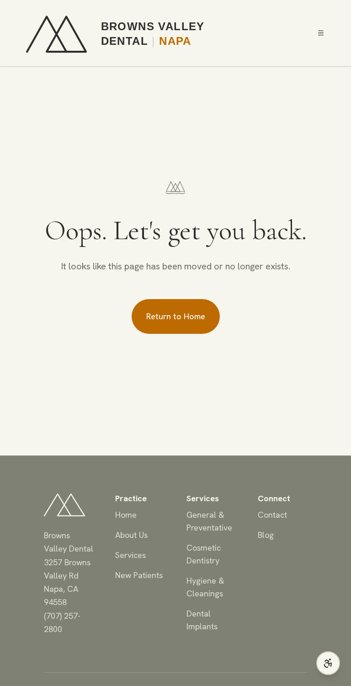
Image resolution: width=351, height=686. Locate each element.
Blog (266, 535)
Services (130, 555)
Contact (272, 514)
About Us (131, 535)
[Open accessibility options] (328, 663)
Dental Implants (202, 620)
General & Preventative (209, 521)
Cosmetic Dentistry (203, 554)
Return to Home (175, 316)
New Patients (139, 575)
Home (126, 514)
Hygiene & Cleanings (205, 587)
